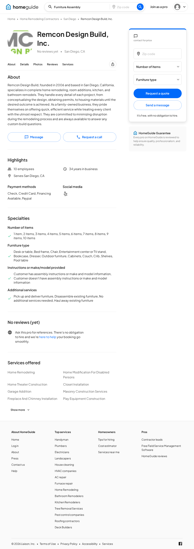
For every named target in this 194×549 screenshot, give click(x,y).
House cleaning (64, 464)
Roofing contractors (67, 521)
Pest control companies (69, 514)
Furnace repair (64, 483)
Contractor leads (152, 439)
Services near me (109, 452)
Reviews (52, 64)
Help (14, 470)
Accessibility (90, 543)
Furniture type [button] (146, 80)
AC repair (60, 477)
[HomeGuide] (22, 7)
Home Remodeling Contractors (39, 19)
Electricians (62, 452)
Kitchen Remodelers (67, 502)
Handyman (61, 439)
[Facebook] (180, 543)
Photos (37, 64)
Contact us (18, 464)
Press (14, 458)
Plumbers (61, 445)
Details (24, 64)
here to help (47, 337)
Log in (15, 445)
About (12, 64)
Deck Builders (63, 527)
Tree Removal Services (69, 508)
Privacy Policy (68, 543)
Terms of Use (48, 543)
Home (11, 19)
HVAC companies (65, 470)
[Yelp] (65, 194)
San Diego (69, 19)
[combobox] (78, 6)
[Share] (112, 64)
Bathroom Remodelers (69, 496)
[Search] (140, 6)
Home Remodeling (66, 489)
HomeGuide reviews (154, 456)
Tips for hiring (106, 439)
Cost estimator (107, 445)
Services (67, 64)
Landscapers (63, 458)
